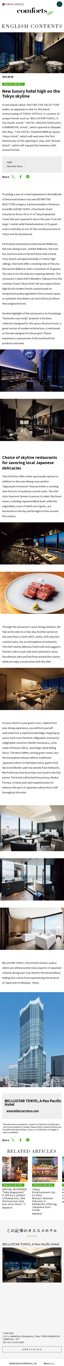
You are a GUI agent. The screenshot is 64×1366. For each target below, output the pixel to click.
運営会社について (49, 1363)
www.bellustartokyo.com (22, 1111)
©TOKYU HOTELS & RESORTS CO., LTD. (23, 1363)
